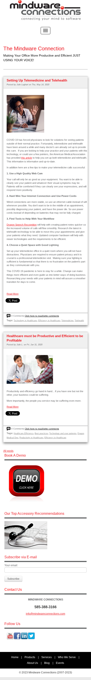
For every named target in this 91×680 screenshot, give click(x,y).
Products (30, 657)
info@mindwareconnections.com (45, 613)
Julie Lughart (22, 85)
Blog (47, 663)
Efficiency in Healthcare (49, 320)
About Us (32, 663)
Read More (13, 294)
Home (15, 657)
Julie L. (20, 345)
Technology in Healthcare (25, 320)
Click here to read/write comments (42, 316)
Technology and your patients (62, 433)
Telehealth (79, 320)
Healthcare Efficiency (23, 433)
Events (60, 663)
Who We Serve (67, 657)
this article (26, 157)
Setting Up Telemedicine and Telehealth (37, 80)
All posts (8, 450)
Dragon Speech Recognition (22, 224)
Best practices (41, 433)
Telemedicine (67, 320)
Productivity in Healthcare (31, 438)
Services (46, 657)
